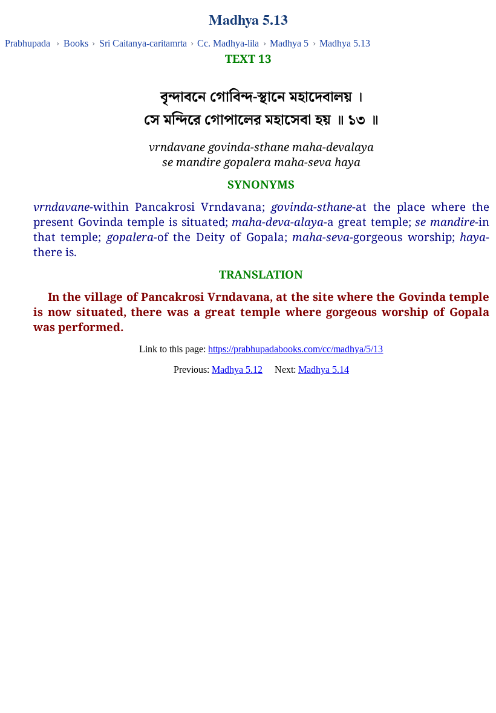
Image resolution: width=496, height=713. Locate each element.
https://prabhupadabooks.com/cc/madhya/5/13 (295, 349)
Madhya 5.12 (237, 369)
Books (76, 43)
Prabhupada (27, 43)
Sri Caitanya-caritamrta (143, 43)
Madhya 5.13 (344, 43)
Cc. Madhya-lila (228, 43)
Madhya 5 (289, 43)
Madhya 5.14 (323, 369)
